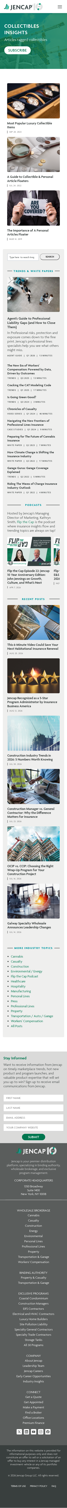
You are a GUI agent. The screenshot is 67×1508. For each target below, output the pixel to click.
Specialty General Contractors (33, 1329)
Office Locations (33, 1417)
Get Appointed (33, 1402)
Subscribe (17, 50)
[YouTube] (33, 1431)
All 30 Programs (33, 1345)
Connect (33, 1392)
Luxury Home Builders (33, 1319)
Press (14, 1001)
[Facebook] (48, 1431)
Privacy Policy (38, 1486)
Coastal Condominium (33, 1298)
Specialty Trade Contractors (33, 1334)
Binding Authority (33, 1272)
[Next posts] (56, 562)
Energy (33, 1231)
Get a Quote (33, 1397)
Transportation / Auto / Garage (32, 1016)
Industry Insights (33, 1381)
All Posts (16, 1026)
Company (33, 1356)
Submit (33, 1137)
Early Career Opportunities (33, 1376)
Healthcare (18, 981)
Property (17, 1011)
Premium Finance (33, 1423)
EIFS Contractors (33, 1308)
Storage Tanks (33, 1340)
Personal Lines (20, 996)
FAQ (54, 1486)
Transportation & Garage (33, 1257)
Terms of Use (18, 1486)
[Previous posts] (10, 562)
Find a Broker (33, 1412)
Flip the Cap (25, 522)
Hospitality (18, 986)
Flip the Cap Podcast (24, 976)
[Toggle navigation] (59, 6)
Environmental (33, 1236)
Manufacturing (21, 991)
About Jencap (33, 1360)
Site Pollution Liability (34, 1324)
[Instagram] (40, 1431)
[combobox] (23, 257)
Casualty (16, 961)
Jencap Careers (33, 1371)
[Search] (50, 257)
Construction (20, 966)
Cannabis (17, 956)
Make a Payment (33, 1407)
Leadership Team (33, 1366)
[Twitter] (19, 1431)
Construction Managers (33, 1303)
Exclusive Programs (33, 1293)
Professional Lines (22, 1006)
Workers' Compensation (27, 1021)
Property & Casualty (33, 1277)
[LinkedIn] (26, 1431)
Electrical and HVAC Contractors (33, 1314)
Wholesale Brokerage (33, 1210)
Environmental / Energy (26, 971)
